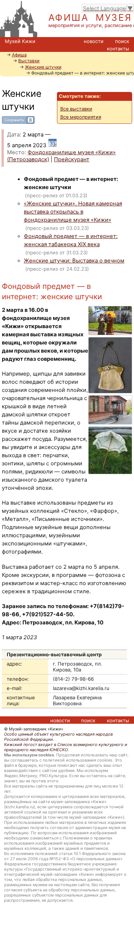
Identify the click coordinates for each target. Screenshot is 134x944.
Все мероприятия (80, 117)
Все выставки (76, 109)
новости (93, 41)
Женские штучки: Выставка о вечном (74, 260)
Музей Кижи (20, 41)
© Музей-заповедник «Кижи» (33, 729)
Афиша (19, 54)
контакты (118, 49)
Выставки (28, 60)
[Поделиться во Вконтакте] (18, 122)
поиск (122, 41)
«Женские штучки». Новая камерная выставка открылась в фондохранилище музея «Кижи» (73, 211)
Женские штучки (43, 67)
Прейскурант (71, 159)
